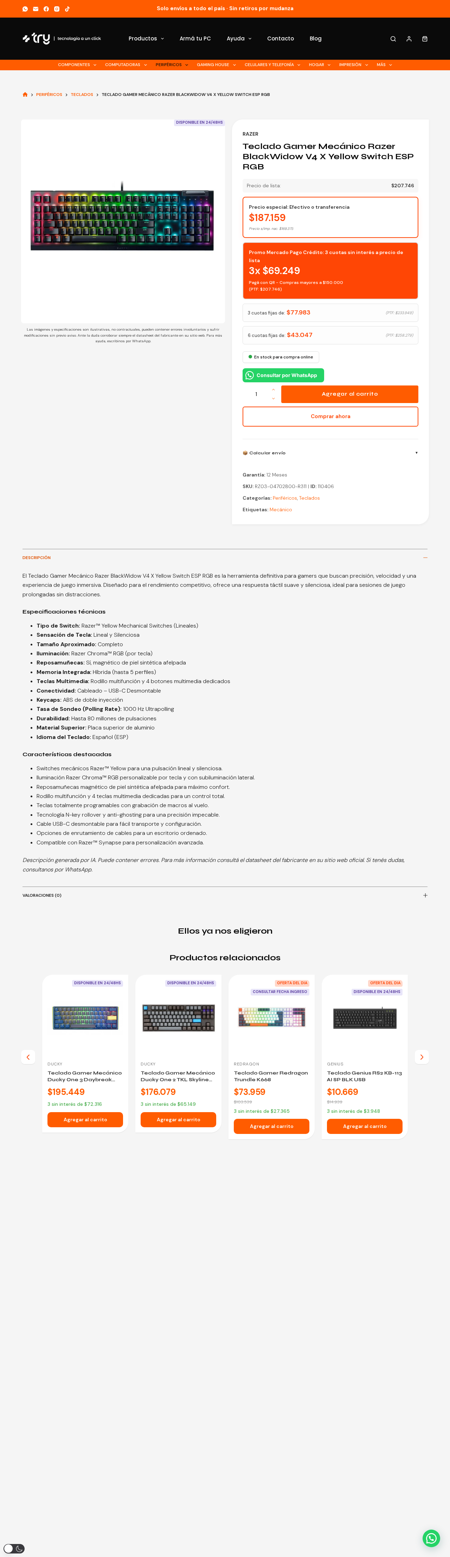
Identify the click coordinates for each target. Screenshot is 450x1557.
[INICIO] (25, 94)
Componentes (74, 64)
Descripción (36, 557)
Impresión (350, 64)
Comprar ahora (331, 416)
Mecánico (281, 509)
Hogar (316, 64)
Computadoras (122, 64)
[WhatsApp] (25, 9)
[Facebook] (46, 9)
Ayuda (236, 38)
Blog (316, 38)
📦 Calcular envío (264, 452)
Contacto (280, 38)
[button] (431, 1538)
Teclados (309, 498)
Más (381, 64)
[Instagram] (56, 9)
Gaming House (213, 64)
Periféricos (169, 64)
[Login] (409, 38)
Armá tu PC (195, 38)
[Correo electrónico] (35, 9)
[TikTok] (67, 9)
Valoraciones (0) (42, 895)
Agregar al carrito (350, 394)
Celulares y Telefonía (269, 64)
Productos (143, 38)
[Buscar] (393, 38)
